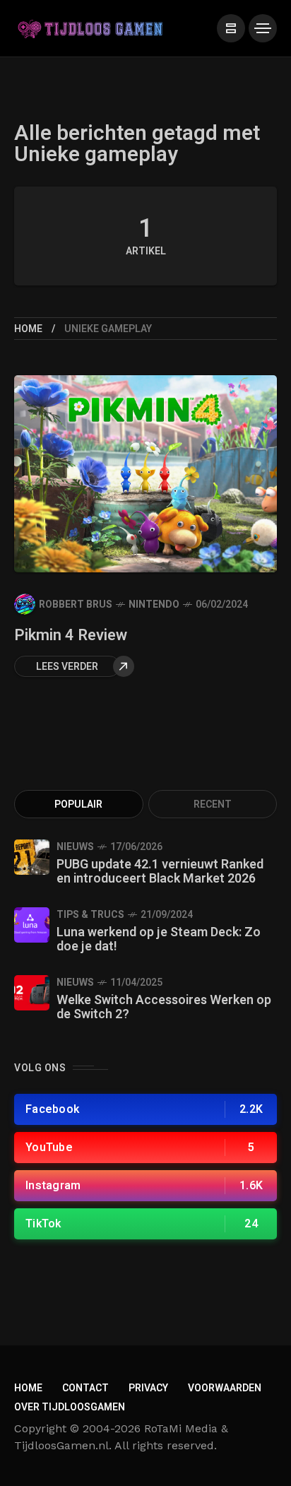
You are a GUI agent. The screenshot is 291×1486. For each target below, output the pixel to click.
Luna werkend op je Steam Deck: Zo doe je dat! (159, 939)
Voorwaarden (224, 1388)
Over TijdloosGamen (69, 1407)
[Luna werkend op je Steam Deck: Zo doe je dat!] (31, 925)
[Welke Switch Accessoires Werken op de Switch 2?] (31, 992)
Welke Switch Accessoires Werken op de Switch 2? (164, 1007)
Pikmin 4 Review (70, 635)
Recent (213, 804)
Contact (85, 1388)
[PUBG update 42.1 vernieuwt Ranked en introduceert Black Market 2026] (31, 857)
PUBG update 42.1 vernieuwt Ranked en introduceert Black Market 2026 (160, 871)
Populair (78, 804)
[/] (231, 28)
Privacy (148, 1388)
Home (28, 329)
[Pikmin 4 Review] (145, 473)
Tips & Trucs (90, 914)
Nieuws (75, 846)
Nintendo (154, 604)
